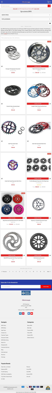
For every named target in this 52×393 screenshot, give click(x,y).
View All (28, 376)
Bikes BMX (29, 325)
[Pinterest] (23, 313)
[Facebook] (29, 313)
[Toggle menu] (2, 2)
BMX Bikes (3, 327)
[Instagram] (20, 313)
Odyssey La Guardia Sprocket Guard (39, 220)
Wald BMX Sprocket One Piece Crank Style (13, 257)
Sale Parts (3, 330)
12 (40, 271)
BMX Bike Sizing (4, 340)
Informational (4, 352)
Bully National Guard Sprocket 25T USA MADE (13, 220)
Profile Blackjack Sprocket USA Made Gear (39, 181)
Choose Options (37, 66)
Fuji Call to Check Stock (6, 376)
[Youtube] (31, 313)
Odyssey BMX (4, 369)
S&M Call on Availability (6, 374)
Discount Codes (4, 337)
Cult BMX (29, 371)
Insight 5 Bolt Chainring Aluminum (39, 106)
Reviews (3, 354)
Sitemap (3, 357)
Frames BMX (30, 330)
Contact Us (3, 332)
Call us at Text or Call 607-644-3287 (26, 309)
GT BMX (3, 379)
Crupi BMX (29, 369)
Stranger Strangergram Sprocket (13, 68)
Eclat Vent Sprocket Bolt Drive (39, 143)
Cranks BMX (30, 335)
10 (33, 271)
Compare (2, 66)
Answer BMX (29, 374)
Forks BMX (29, 332)
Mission (28, 366)
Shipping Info (4, 344)
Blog (2, 349)
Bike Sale (29, 327)
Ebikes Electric (30, 337)
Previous (4, 271)
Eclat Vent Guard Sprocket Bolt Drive (13, 181)
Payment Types (4, 335)
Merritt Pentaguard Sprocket (39, 68)
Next (48, 271)
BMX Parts (3, 325)
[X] (26, 313)
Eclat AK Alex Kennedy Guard (13, 106)
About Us (3, 342)
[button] (50, 23)
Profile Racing (4, 371)
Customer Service (5, 347)
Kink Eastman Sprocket (39, 257)
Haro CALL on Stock (5, 366)
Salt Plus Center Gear (13, 143)
